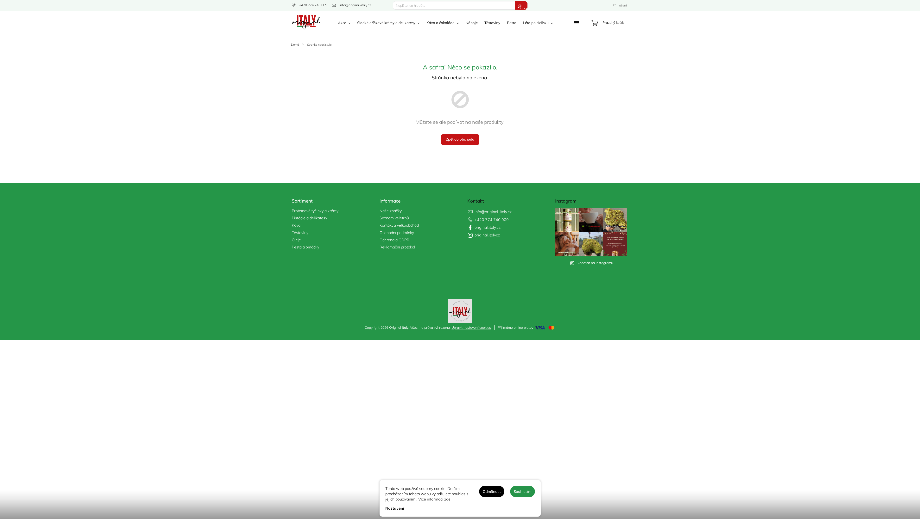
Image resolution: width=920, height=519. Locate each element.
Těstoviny (300, 232)
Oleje (296, 239)
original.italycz (487, 235)
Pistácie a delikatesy (309, 218)
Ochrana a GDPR (394, 239)
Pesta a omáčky (305, 247)
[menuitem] (344, 22)
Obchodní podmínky (397, 232)
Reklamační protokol (397, 247)
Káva (296, 225)
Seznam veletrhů (394, 218)
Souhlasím (522, 491)
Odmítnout (492, 491)
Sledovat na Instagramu (595, 263)
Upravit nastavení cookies (471, 327)
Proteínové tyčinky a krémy (315, 210)
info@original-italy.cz (493, 211)
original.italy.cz (488, 227)
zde (447, 499)
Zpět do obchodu (460, 139)
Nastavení (394, 508)
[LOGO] (460, 311)
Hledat (523, 8)
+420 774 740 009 (492, 219)
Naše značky (391, 210)
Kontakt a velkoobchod (399, 225)
